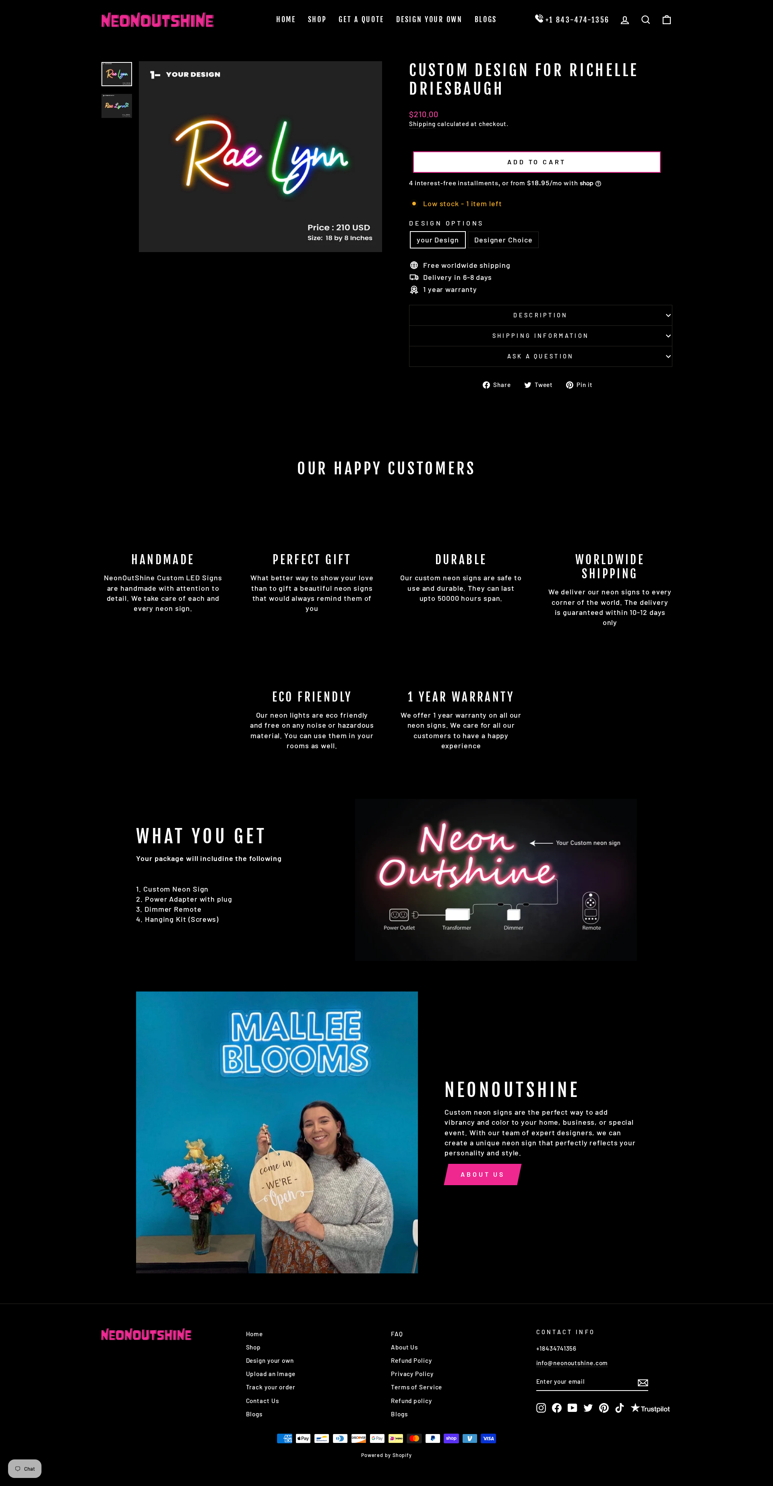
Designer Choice (503, 239)
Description (540, 315)
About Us (482, 1174)
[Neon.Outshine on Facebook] (557, 1408)
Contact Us (262, 1400)
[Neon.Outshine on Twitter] (588, 1408)
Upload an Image (271, 1373)
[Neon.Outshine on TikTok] (619, 1408)
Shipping (422, 123)
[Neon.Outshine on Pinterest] (604, 1408)
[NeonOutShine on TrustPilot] (650, 1409)
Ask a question (540, 356)
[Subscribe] (643, 1382)
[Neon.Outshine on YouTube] (572, 1408)
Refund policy (411, 1400)
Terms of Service (416, 1387)
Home (286, 19)
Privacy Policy (412, 1373)
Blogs (486, 19)
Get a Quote (361, 19)
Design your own (270, 1360)
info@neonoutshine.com (572, 1362)
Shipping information (540, 335)
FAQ (397, 1333)
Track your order (271, 1387)
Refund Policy (411, 1360)
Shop (317, 19)
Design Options (446, 223)
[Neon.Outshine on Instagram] (541, 1408)
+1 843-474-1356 (576, 19)
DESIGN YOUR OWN (429, 19)
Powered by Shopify (386, 1455)
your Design (438, 239)
